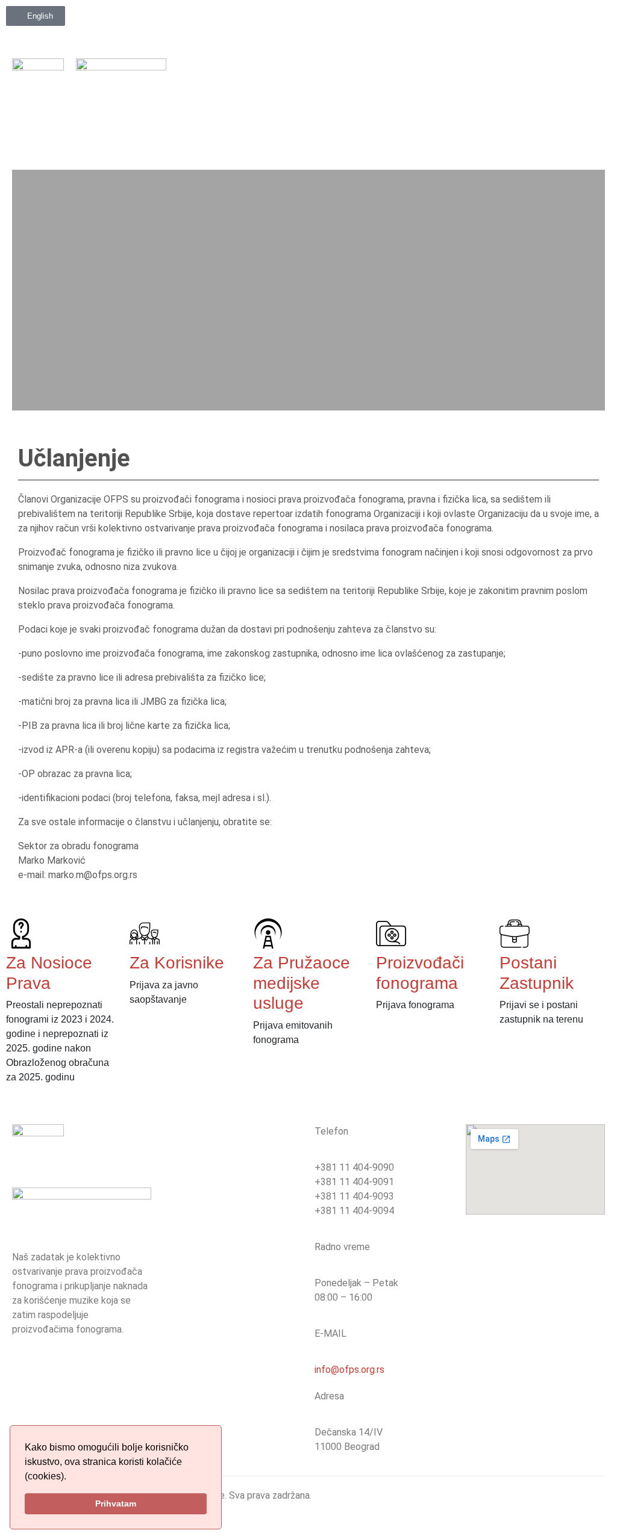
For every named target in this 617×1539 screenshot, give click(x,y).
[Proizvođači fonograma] (391, 933)
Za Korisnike (177, 962)
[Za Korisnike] (145, 933)
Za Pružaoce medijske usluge (301, 982)
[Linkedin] (509, 21)
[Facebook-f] (27, 1373)
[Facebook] (449, 21)
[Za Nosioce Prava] (21, 933)
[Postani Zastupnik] (515, 933)
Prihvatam (115, 1503)
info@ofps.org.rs (349, 1369)
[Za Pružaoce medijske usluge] (268, 933)
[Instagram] (479, 21)
